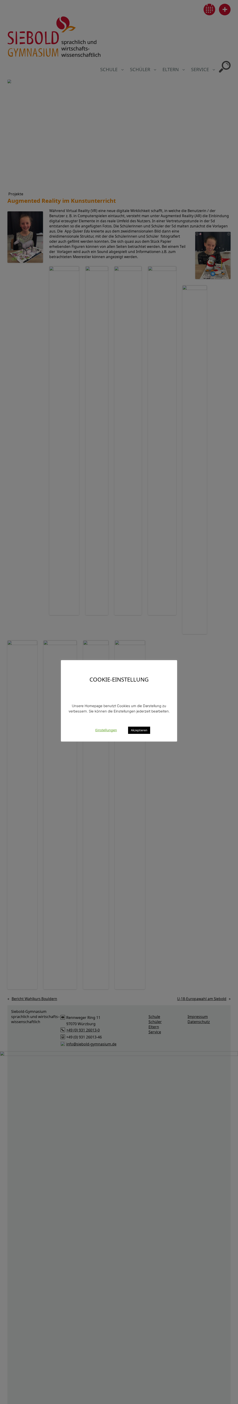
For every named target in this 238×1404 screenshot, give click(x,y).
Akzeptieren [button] (139, 730)
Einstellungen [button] (106, 730)
